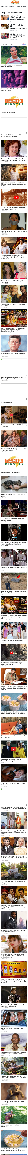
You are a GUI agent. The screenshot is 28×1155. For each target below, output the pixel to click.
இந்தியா (23, 6)
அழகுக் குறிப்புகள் (9, 6)
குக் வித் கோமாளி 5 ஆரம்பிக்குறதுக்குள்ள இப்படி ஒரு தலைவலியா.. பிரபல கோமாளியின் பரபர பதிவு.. (17, 38)
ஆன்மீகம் (17, 6)
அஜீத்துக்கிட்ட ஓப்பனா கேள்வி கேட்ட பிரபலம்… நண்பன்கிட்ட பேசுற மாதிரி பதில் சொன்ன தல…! (18, 19)
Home (2, 6)
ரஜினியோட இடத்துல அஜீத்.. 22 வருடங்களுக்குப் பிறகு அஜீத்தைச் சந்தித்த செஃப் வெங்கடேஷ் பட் (18, 28)
